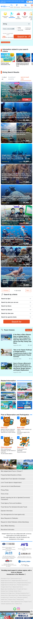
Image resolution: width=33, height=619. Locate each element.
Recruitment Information (7, 529)
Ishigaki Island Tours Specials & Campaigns (13, 479)
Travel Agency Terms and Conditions (11, 503)
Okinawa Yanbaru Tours (15, 591)
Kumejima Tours (5, 597)
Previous (6, 290)
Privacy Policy (5, 490)
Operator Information (7, 511)
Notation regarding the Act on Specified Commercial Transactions (15, 498)
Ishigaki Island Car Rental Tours (8, 584)
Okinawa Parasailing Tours (22, 593)
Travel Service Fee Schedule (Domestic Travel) (14, 507)
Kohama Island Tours (16, 578)
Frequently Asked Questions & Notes (11, 475)
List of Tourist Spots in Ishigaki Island (11, 482)
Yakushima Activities (22, 597)
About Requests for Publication (9, 518)
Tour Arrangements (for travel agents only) (13, 514)
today (19, 28)
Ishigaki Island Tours (6, 580)
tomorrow (20, 30)
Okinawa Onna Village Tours (8, 593)
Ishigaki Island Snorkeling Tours (8, 582)
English (30, 2)
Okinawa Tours (4, 591)
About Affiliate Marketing (7, 526)
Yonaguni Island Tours (6, 587)
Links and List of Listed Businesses (10, 486)
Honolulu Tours (12, 599)
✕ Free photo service (5, 42)
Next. (27, 290)
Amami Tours (13, 597)
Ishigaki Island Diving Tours (23, 582)
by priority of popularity (11, 78)
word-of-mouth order (25, 78)
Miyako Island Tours (17, 587)
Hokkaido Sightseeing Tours (7, 603)
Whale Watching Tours (24, 595)
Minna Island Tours (13, 595)
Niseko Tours (18, 603)
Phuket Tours (20, 599)
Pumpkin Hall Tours (21, 589)
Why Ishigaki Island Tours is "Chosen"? (12, 471)
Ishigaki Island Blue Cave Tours (19, 580)
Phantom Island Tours (22, 584)
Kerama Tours (4, 595)
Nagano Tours (27, 601)
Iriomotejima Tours (5, 578)
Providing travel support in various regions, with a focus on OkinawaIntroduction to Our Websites (16, 572)
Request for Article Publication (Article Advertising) (15, 522)
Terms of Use (4, 494)
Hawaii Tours (4, 599)
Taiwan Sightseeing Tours (17, 601)
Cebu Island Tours (5, 601)
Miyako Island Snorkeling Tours (8, 589)
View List (28, 330)
